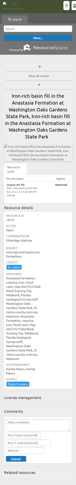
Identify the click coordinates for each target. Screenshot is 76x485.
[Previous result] (40, 67)
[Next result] (39, 85)
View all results (38, 76)
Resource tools (13, 169)
